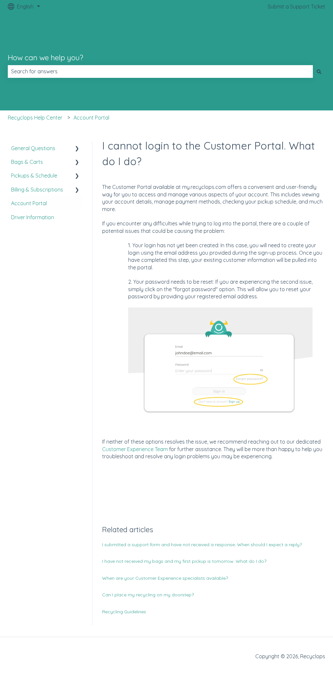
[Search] (319, 71)
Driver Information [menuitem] (32, 217)
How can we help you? (45, 57)
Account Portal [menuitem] (29, 203)
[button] (77, 148)
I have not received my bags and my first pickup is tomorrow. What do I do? (184, 561)
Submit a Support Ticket (296, 6)
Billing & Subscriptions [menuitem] (37, 189)
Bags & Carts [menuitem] (27, 162)
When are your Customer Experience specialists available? (165, 578)
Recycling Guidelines (124, 612)
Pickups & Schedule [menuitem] (34, 175)
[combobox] (160, 71)
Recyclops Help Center (35, 117)
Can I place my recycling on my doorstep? (148, 595)
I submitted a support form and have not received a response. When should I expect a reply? (202, 545)
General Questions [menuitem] (33, 148)
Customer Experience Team (135, 449)
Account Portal (91, 117)
